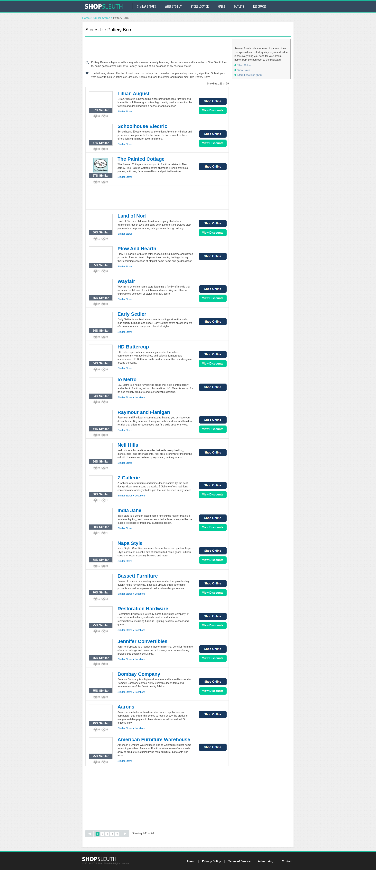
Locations (140, 397)
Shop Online (213, 101)
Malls (221, 6)
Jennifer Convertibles (142, 641)
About (190, 861)
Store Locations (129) (249, 74)
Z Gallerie (129, 477)
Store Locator (200, 6)
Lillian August (133, 93)
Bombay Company (139, 674)
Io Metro (127, 379)
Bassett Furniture (138, 576)
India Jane (129, 510)
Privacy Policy (211, 861)
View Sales (213, 110)
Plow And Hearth (137, 248)
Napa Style (130, 543)
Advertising (265, 861)
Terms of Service (239, 861)
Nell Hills (128, 445)
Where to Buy (173, 6)
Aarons (126, 706)
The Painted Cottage (141, 159)
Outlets (239, 6)
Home (86, 17)
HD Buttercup (133, 346)
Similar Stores (146, 6)
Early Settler (132, 314)
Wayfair (126, 281)
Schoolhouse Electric (142, 126)
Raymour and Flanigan (144, 412)
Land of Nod (132, 216)
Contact (287, 861)
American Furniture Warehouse (154, 739)
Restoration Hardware (143, 608)
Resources (260, 6)
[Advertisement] (157, 47)
